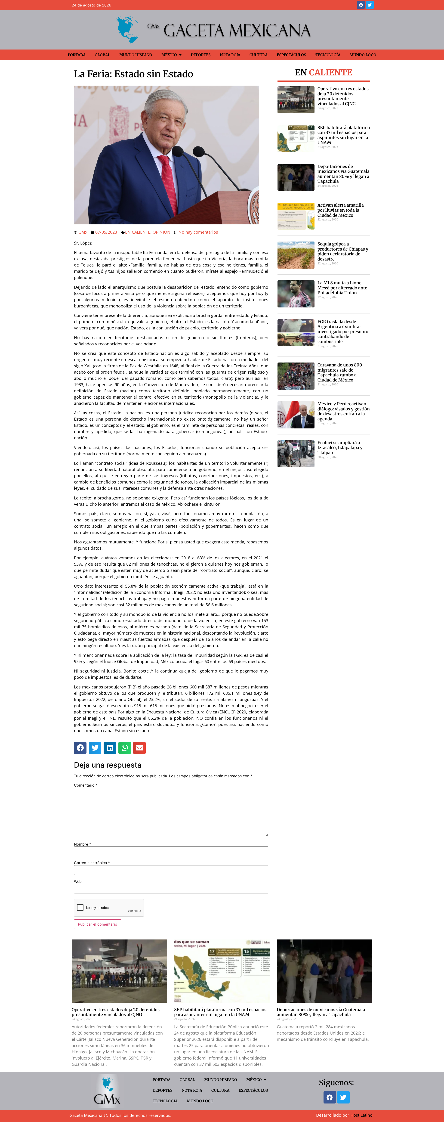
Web (78, 881)
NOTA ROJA (230, 55)
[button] (80, 748)
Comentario (86, 785)
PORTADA (77, 55)
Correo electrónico (92, 863)
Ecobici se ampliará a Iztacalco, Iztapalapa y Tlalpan (340, 447)
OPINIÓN (161, 232)
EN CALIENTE (137, 232)
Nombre (82, 844)
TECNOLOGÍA (327, 55)
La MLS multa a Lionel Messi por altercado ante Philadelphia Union (342, 287)
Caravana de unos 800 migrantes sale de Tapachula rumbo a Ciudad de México (340, 372)
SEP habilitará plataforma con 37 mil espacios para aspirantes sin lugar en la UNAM (344, 135)
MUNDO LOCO (363, 55)
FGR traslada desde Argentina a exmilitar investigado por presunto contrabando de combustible (343, 331)
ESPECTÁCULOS (291, 55)
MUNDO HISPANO (135, 55)
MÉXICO (169, 55)
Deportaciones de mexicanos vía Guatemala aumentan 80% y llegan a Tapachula (344, 174)
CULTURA (259, 55)
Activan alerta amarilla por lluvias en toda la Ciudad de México (341, 210)
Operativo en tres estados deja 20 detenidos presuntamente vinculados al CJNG (343, 96)
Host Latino (361, 1115)
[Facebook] (361, 5)
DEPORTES (201, 55)
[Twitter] (370, 5)
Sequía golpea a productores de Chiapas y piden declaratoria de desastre (343, 251)
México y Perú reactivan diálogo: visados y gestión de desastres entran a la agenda (344, 411)
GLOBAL (102, 55)
